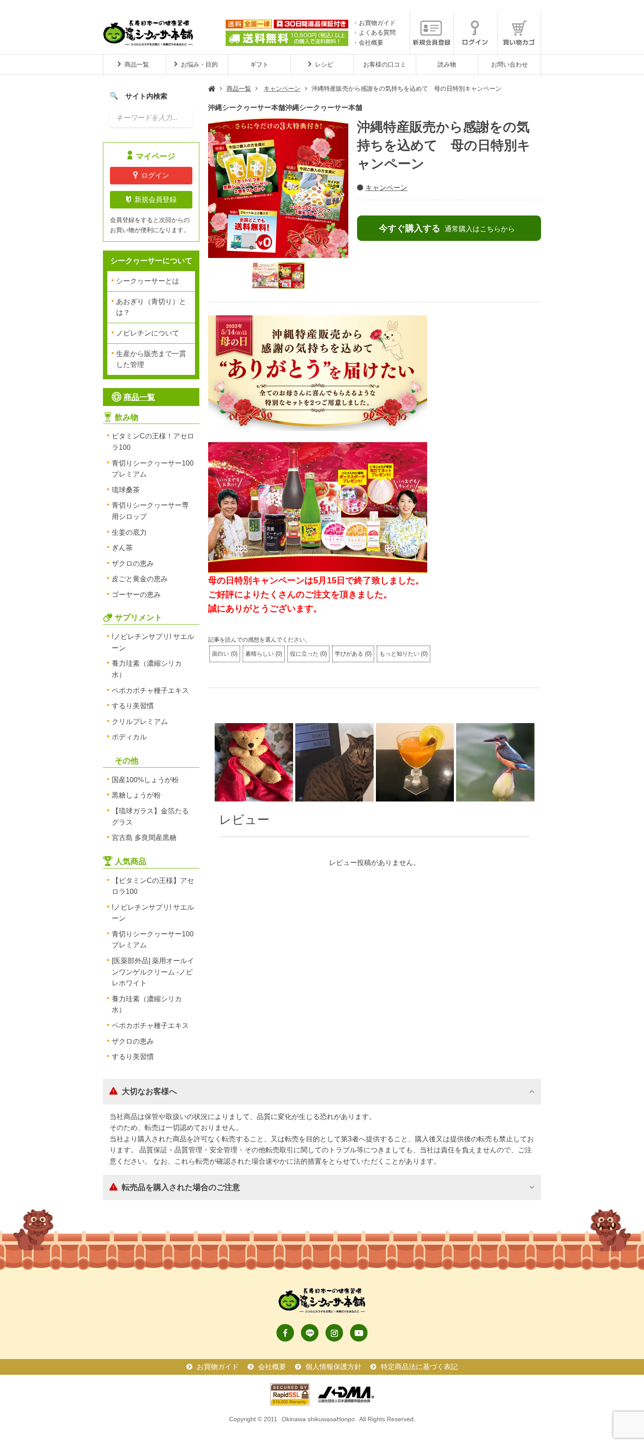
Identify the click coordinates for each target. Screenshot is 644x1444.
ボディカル (129, 737)
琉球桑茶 (126, 490)
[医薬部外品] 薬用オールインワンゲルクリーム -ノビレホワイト (153, 972)
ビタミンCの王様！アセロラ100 (153, 441)
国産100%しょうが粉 (145, 780)
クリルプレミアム (140, 721)
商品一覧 (238, 88)
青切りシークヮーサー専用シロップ (150, 510)
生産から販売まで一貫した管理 (151, 359)
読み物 (447, 64)
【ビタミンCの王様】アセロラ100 (153, 886)
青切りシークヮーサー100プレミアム (153, 468)
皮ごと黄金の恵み (140, 579)
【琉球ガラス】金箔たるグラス (150, 816)
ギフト (259, 64)
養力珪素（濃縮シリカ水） (147, 669)
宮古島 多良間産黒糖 (144, 837)
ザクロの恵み (133, 563)
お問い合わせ (509, 64)
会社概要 (371, 42)
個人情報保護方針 (333, 1366)
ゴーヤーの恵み (136, 594)
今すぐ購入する (447, 228)
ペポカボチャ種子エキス (150, 690)
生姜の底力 (129, 532)
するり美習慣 (133, 706)
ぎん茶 (122, 547)
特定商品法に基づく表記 (419, 1366)
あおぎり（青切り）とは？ (151, 307)
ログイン (155, 175)
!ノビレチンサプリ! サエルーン (153, 642)
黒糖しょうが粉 (136, 795)
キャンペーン (282, 88)
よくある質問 (377, 32)
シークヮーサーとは (147, 281)
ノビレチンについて (147, 333)
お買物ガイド (377, 22)
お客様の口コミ (384, 64)
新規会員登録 (155, 199)
